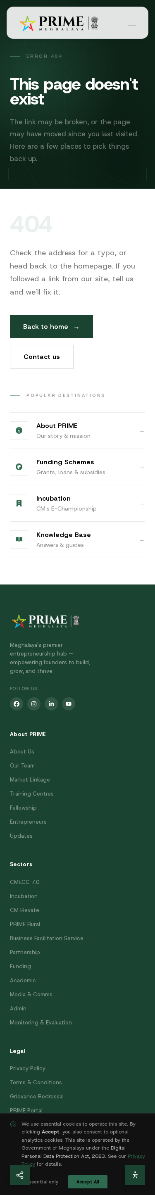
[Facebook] (16, 703)
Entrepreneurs (28, 821)
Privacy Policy (27, 1068)
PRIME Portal (26, 1110)
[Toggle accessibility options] (135, 1175)
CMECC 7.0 (24, 882)
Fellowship (23, 807)
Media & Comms (31, 994)
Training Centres (32, 793)
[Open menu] (132, 23)
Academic (23, 980)
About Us (22, 751)
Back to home (51, 326)
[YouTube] (68, 703)
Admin (18, 1008)
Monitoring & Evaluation (41, 1022)
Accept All (87, 1182)
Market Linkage (30, 779)
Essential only (42, 1182)
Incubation (24, 896)
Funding (20, 966)
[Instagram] (34, 703)
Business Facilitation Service (46, 938)
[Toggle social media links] (20, 1175)
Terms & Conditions (36, 1082)
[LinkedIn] (51, 703)
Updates (21, 835)
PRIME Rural (25, 924)
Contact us (42, 356)
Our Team (22, 765)
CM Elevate (24, 910)
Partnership (25, 952)
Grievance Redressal (37, 1096)
